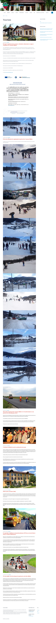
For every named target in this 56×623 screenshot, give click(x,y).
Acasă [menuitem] (4, 12)
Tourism (8, 42)
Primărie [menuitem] (8, 12)
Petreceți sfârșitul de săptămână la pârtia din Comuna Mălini (17, 139)
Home (3, 15)
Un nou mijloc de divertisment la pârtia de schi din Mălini (17, 576)
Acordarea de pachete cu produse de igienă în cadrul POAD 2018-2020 (46, 35)
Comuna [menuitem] (31, 12)
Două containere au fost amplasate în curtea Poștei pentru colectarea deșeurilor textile (46, 29)
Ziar (40, 21)
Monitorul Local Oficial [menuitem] (40, 12)
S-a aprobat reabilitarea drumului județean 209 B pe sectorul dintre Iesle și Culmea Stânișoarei (19, 533)
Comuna (38, 610)
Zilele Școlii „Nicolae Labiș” (9, 491)
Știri (6, 15)
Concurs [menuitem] (26, 12)
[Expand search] (52, 12)
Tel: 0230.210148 (31, 611)
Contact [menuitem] (47, 12)
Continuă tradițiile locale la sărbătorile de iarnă (14, 447)
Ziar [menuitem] (34, 12)
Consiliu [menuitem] (12, 12)
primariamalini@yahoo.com (9, 72)
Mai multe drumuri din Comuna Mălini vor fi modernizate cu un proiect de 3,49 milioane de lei (18, 412)
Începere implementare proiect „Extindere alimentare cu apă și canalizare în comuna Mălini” (18, 44)
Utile (37, 611)
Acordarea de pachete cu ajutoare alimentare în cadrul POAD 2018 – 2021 (46, 39)
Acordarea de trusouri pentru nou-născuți (45, 37)
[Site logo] (5, 8)
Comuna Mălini (16, 5)
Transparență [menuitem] (21, 12)
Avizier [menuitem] (17, 12)
